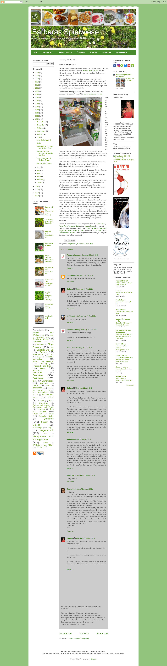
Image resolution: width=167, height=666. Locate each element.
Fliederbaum (121, 300)
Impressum (106, 52)
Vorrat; (46, 433)
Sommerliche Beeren (44, 163)
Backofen (40, 344)
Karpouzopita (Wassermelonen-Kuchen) (49, 211)
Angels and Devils (65, 230)
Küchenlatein (121, 309)
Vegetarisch (47, 430)
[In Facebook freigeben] (72, 240)
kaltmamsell (71, 275)
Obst (51, 397)
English (39, 357)
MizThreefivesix (73, 316)
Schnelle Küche (46, 416)
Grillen (35, 381)
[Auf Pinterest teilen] (74, 240)
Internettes (89, 244)
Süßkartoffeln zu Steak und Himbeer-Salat (45, 147)
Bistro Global (121, 344)
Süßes (36, 424)
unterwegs (37, 427)
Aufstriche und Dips (43, 342)
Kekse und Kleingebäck (43, 391)
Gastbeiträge (37, 370)
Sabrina (70, 439)
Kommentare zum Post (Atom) (78, 638)
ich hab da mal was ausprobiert (123, 331)
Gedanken (80, 244)
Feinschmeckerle (100, 228)
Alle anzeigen (130, 385)
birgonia (119, 290)
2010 (37, 186)
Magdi (87, 226)
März (39, 176)
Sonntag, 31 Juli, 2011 (84, 348)
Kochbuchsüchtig (73, 329)
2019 (37, 94)
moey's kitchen (121, 355)
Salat (51, 414)
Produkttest (41, 409)
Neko (61, 226)
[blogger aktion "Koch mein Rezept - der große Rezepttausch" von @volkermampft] (121, 227)
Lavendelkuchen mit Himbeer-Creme (44, 159)
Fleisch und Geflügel (43, 361)
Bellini (39, 143)
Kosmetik (35, 395)
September (41, 131)
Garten (43, 368)
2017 (37, 100)
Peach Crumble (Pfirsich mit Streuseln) (49, 258)
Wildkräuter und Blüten (43, 445)
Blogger (93, 659)
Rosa (92, 226)
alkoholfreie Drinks (43, 337)
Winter (39, 447)
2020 (37, 91)
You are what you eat (90, 71)
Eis (52, 355)
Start (35, 52)
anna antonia (121, 376)
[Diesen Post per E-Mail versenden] (65, 240)
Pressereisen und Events (43, 407)
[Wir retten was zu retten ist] (121, 194)
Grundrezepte (48, 381)
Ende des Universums (67, 233)
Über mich (81, 52)
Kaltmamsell (100, 224)
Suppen (44, 422)
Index (48, 385)
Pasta (51, 401)
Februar (40, 180)
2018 (37, 97)
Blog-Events (72, 244)
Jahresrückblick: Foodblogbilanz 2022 (49, 282)
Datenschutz (121, 52)
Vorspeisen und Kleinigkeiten (43, 438)
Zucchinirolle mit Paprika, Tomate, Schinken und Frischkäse (124, 336)
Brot (52, 348)
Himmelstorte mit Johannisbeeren (49, 270)
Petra (65, 226)
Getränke (38, 378)
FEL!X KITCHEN (122, 281)
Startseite (84, 633)
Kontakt (93, 52)
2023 (37, 82)
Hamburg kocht (78, 230)
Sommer (49, 418)
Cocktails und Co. (45, 350)
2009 (37, 190)
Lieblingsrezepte (65, 52)
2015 (37, 107)
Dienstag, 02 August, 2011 (85, 538)
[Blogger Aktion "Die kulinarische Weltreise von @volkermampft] (121, 260)
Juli (38, 137)
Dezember (41, 122)
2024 (37, 79)
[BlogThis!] (67, 240)
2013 (37, 113)
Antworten (70, 268)
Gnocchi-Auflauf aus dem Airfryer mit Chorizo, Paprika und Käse (124, 359)
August (40, 134)
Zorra (78, 226)
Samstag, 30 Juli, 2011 (90, 255)
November (41, 125)
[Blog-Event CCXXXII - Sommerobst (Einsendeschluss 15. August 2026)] (123, 161)
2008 (37, 193)
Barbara (70, 289)
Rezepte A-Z (48, 52)
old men (98, 230)
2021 (37, 88)
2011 (37, 119)
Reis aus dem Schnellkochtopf (49, 234)
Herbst (36, 385)
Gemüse (38, 375)
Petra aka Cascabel (74, 255)
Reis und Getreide (43, 410)
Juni (39, 167)
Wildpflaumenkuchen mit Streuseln (49, 221)
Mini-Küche (71, 348)
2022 (37, 85)
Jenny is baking (122, 367)
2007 (37, 196)
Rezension (37, 414)
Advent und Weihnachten (43, 334)
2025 (37, 76)
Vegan (51, 427)
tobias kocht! (72, 475)
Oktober (40, 128)
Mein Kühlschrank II (44, 140)
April (39, 173)
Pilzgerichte (43, 403)
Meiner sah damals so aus (93, 94)
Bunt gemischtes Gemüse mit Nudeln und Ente (45, 153)
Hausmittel (44, 383)
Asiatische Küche (40, 339)
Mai (38, 170)
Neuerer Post (65, 633)
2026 (37, 73)
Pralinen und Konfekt (41, 405)
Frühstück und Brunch (43, 366)
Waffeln (45, 443)
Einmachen (38, 355)
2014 (37, 110)
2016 (37, 104)
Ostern (42, 401)
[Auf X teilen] (69, 240)
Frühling (43, 364)
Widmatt (90, 228)
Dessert (43, 352)
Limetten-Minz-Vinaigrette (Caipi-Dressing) (48, 295)
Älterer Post (102, 633)
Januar (40, 183)
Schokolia (70, 489)
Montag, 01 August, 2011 (82, 439)
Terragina (71, 226)
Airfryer (52, 335)
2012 (37, 116)
